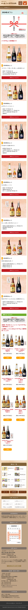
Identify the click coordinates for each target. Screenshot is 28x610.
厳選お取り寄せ (22, 485)
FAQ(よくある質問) (7, 507)
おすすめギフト (22, 480)
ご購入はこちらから (14, 77)
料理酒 (21, 469)
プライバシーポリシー (10, 603)
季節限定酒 (22, 474)
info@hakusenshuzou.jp (11, 585)
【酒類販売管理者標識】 (7, 586)
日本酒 (9, 474)
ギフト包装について (8, 504)
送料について (6, 501)
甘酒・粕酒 (10, 485)
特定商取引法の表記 (20, 507)
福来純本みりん (11, 469)
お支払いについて (19, 501)
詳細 (8, 357)
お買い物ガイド (18, 504)
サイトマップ (19, 603)
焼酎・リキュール (11, 480)
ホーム (1, 7)
